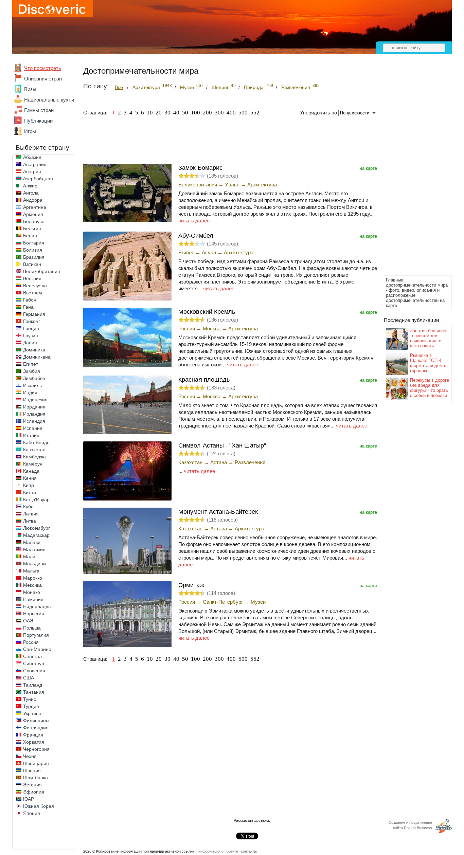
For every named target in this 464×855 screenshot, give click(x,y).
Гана (28, 307)
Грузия (30, 335)
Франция (33, 735)
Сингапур (33, 663)
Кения (30, 478)
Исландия (34, 421)
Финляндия (36, 727)
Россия (31, 642)
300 (219, 112)
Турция (31, 706)
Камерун (32, 464)
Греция (31, 328)
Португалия (36, 635)
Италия (31, 435)
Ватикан (32, 264)
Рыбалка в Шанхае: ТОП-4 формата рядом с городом (428, 363)
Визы (30, 89)
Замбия (31, 371)
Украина (32, 713)
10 (150, 112)
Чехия (30, 756)
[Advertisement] (411, 172)
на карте (368, 168)
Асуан (209, 252)
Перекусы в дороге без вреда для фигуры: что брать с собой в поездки (429, 388)
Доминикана (37, 357)
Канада (31, 471)
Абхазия (32, 157)
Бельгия (32, 228)
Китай (29, 492)
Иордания (34, 407)
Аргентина (34, 207)
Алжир (30, 185)
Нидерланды (37, 606)
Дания (30, 342)
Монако (31, 592)
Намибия (33, 599)
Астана (218, 462)
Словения (34, 670)
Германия (34, 314)
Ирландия (34, 414)
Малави (31, 542)
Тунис (29, 699)
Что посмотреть (42, 68)
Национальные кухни (49, 100)
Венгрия (32, 278)
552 (255, 112)
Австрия (32, 171)
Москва (211, 328)
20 (159, 112)
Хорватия (33, 742)
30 (167, 112)
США (28, 677)
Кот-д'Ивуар (36, 499)
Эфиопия (33, 792)
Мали (29, 556)
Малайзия (34, 549)
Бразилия (33, 257)
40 (176, 112)
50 (185, 112)
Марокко (32, 578)
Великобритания (41, 271)
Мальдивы (34, 563)
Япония (31, 813)
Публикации (38, 121)
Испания (32, 428)
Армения (33, 214)
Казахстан (34, 449)
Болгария (33, 242)
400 (231, 112)
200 (207, 112)
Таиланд (32, 685)
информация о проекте (218, 851)
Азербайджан (38, 178)
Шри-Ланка (35, 777)
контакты (249, 851)
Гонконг (31, 321)
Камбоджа (34, 456)
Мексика (32, 585)
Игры (30, 131)
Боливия (32, 250)
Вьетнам (32, 292)
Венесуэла (35, 285)
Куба (28, 506)
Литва (29, 521)
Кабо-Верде (36, 442)
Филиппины (36, 720)
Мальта (31, 571)
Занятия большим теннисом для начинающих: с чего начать (428, 338)
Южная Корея (38, 806)
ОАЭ (28, 620)
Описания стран (43, 78)
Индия (30, 392)
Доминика (34, 349)
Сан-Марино (37, 649)
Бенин (30, 235)
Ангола (31, 193)
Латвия (31, 513)
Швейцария (36, 763)
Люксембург (36, 528)
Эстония (32, 784)
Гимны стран (39, 110)
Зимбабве (34, 378)
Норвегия (33, 613)
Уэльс (232, 184)
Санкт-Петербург (223, 602)
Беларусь (33, 221)
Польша (32, 628)
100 (195, 112)
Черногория (36, 749)
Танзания (33, 692)
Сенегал (32, 656)
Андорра (32, 200)
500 (243, 112)
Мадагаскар (36, 535)
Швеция (32, 770)
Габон (29, 300)
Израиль (32, 385)
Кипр (28, 485)
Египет (30, 364)
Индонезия (35, 399)
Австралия (35, 164)
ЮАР (28, 799)
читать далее (194, 220)
